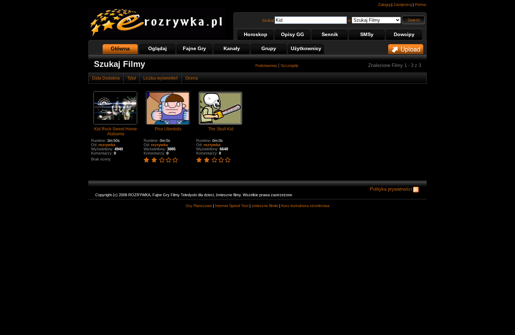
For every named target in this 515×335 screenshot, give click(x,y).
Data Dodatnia (106, 78)
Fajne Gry (194, 48)
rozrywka (106, 145)
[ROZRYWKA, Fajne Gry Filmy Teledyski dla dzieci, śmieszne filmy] (156, 37)
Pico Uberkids (168, 129)
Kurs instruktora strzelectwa (305, 206)
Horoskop (255, 34)
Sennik (330, 34)
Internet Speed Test (231, 206)
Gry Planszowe (199, 206)
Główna (120, 49)
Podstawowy (266, 65)
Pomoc (421, 4)
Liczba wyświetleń (160, 78)
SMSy (366, 34)
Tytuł (131, 78)
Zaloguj (384, 4)
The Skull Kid (220, 129)
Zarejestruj (402, 4)
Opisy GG (292, 34)
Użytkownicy (306, 48)
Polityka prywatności (391, 189)
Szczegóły (289, 65)
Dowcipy (404, 34)
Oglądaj (157, 48)
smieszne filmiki (265, 206)
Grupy (268, 48)
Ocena (191, 78)
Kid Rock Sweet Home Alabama (115, 131)
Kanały (232, 48)
